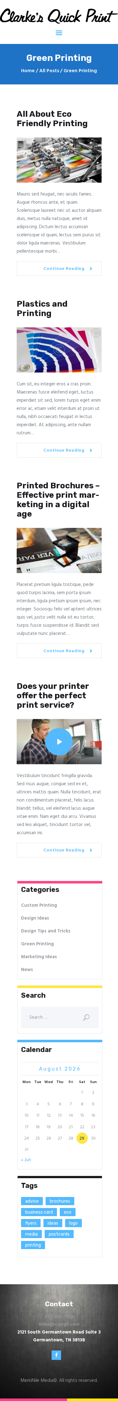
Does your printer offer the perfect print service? (53, 696)
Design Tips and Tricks (45, 931)
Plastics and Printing (42, 308)
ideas (53, 1223)
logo (73, 1223)
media (31, 1234)
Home (28, 71)
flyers (31, 1223)
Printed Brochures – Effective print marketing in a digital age (58, 500)
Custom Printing (39, 905)
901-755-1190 (59, 1317)
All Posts (49, 71)
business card (39, 1212)
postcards (59, 1234)
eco (67, 1212)
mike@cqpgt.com (59, 1324)
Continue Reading (64, 269)
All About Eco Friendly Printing (52, 119)
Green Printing (37, 944)
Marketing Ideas (39, 957)
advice (32, 1201)
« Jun (26, 1160)
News (27, 970)
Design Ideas (35, 918)
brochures (60, 1201)
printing (33, 1245)
